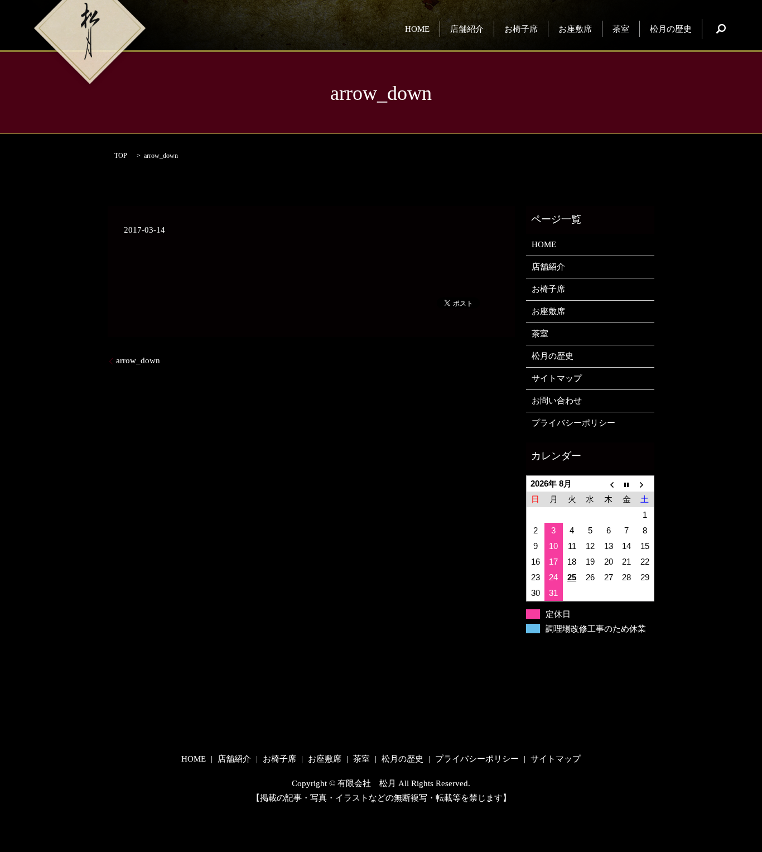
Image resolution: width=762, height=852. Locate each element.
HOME (417, 28)
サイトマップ (557, 378)
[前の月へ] (608, 484)
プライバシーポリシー (573, 422)
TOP (120, 156)
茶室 (621, 28)
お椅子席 (521, 28)
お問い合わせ (557, 400)
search (720, 29)
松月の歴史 (671, 28)
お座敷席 (575, 28)
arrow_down (138, 360)
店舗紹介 (467, 28)
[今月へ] (627, 484)
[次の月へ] (645, 484)
